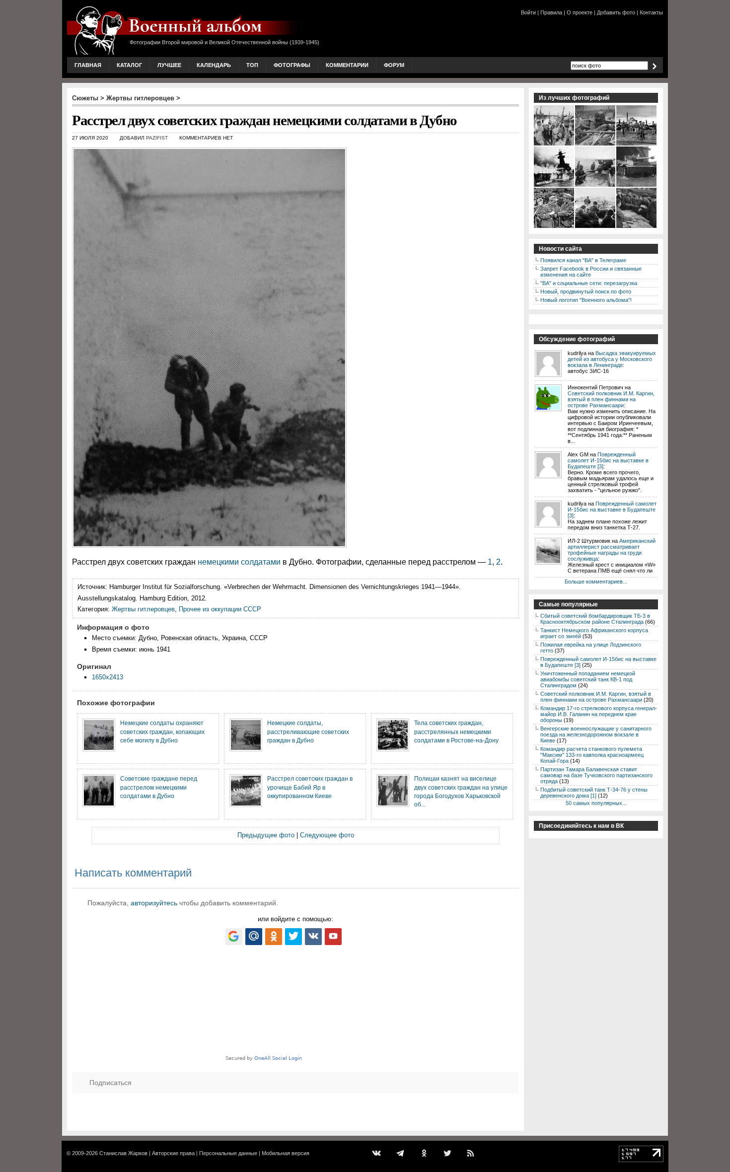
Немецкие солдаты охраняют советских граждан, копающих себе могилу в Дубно (162, 731)
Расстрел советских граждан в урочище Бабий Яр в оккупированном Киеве (310, 787)
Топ (252, 65)
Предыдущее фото (265, 835)
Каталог (129, 65)
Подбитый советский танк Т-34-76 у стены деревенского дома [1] (594, 793)
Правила (551, 12)
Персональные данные (228, 1153)
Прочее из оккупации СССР (220, 609)
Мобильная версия (285, 1153)
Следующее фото (327, 835)
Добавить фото (616, 12)
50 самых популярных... (596, 803)
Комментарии (347, 65)
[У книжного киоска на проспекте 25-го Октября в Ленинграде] (636, 227)
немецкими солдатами (239, 562)
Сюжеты (85, 98)
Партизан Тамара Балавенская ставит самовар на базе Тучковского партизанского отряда (596, 775)
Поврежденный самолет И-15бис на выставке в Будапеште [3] (608, 460)
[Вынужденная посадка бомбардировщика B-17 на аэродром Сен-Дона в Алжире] (636, 144)
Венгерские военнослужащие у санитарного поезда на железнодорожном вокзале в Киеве (596, 734)
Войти (528, 12)
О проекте (579, 12)
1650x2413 (107, 677)
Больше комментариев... (596, 582)
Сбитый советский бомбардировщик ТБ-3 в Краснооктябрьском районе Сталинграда (595, 619)
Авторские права (173, 1153)
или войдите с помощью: (295, 919)
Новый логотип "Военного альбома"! (586, 300)
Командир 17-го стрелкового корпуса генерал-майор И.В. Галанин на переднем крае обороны (598, 714)
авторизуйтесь (154, 903)
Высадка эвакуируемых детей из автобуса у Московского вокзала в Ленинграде (612, 359)
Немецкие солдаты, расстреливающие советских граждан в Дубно (308, 731)
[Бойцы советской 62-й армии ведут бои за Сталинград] (595, 227)
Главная (87, 65)
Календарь (214, 65)
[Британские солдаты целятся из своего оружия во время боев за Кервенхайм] (595, 144)
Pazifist (157, 138)
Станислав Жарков (123, 1153)
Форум (394, 65)
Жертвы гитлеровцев (140, 98)
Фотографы (292, 65)
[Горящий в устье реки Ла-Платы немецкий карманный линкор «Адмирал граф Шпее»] (554, 186)
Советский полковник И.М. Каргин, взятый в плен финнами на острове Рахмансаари (611, 399)
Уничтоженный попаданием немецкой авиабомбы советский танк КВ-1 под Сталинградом (587, 679)
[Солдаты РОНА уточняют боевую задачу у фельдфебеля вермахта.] (554, 227)
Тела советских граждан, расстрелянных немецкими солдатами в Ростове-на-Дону (456, 731)
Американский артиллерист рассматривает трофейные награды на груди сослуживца (612, 550)
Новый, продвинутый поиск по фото (585, 291)
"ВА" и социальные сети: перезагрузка (588, 283)
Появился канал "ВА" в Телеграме (583, 260)
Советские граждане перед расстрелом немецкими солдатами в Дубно (158, 787)
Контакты (651, 12)
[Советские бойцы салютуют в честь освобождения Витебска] (554, 144)
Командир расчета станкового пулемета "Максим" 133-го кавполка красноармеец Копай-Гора (592, 755)
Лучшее (169, 65)
